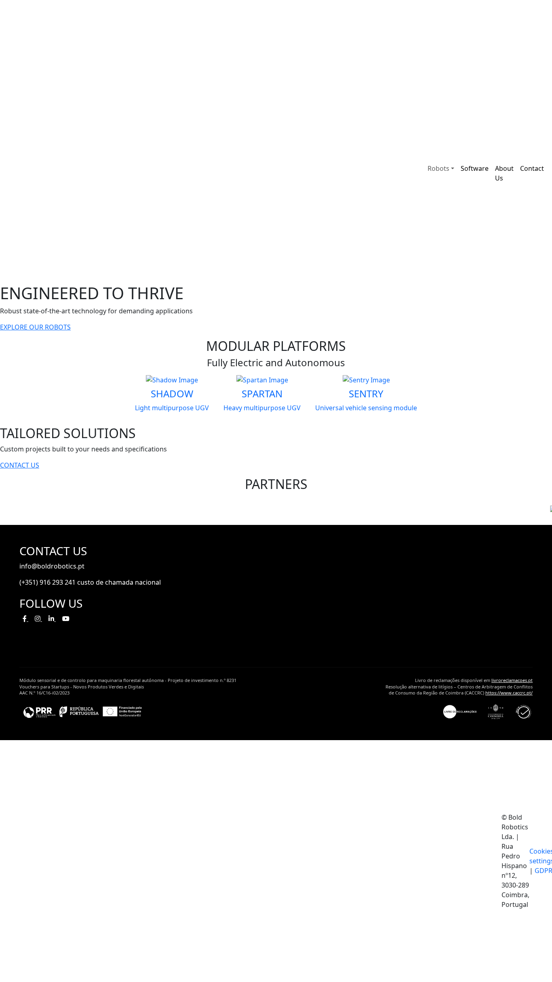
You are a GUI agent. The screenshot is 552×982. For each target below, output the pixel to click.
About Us (504, 173)
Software (475, 168)
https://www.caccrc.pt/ (509, 693)
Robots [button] (438, 168)
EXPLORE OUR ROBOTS (35, 327)
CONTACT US (19, 465)
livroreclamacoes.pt (512, 680)
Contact (532, 168)
